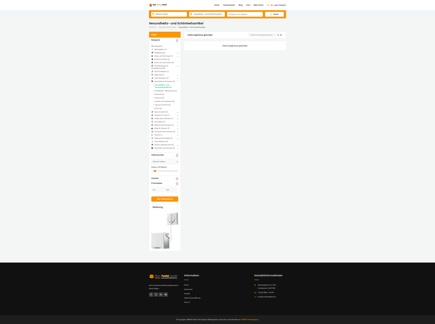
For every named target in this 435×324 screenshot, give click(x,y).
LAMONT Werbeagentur (250, 316)
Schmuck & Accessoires (164, 132)
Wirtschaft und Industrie (164, 148)
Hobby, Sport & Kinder (163, 118)
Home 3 (187, 298)
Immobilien (159, 122)
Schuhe (158, 135)
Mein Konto (258, 5)
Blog (241, 5)
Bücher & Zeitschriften (164, 63)
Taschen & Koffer (162, 105)
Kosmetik (159, 94)
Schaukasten (229, 5)
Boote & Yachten (161, 59)
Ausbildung (159, 53)
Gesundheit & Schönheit (164, 81)
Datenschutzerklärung (192, 294)
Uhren (158, 108)
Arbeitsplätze (160, 49)
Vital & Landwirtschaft (163, 145)
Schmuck (159, 98)
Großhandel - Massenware (166, 91)
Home (216, 5)
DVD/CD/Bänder (161, 72)
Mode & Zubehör (161, 128)
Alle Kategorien (157, 46)
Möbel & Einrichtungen (163, 125)
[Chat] (268, 5)
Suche (276, 14)
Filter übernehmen (165, 199)
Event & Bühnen (161, 78)
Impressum (188, 285)
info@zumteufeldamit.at (267, 293)
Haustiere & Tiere (162, 115)
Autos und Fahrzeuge (163, 56)
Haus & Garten (161, 112)
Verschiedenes (161, 141)
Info (248, 5)
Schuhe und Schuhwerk (165, 101)
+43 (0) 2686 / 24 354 (266, 288)
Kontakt (187, 290)
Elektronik (159, 75)
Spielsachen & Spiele (163, 138)
